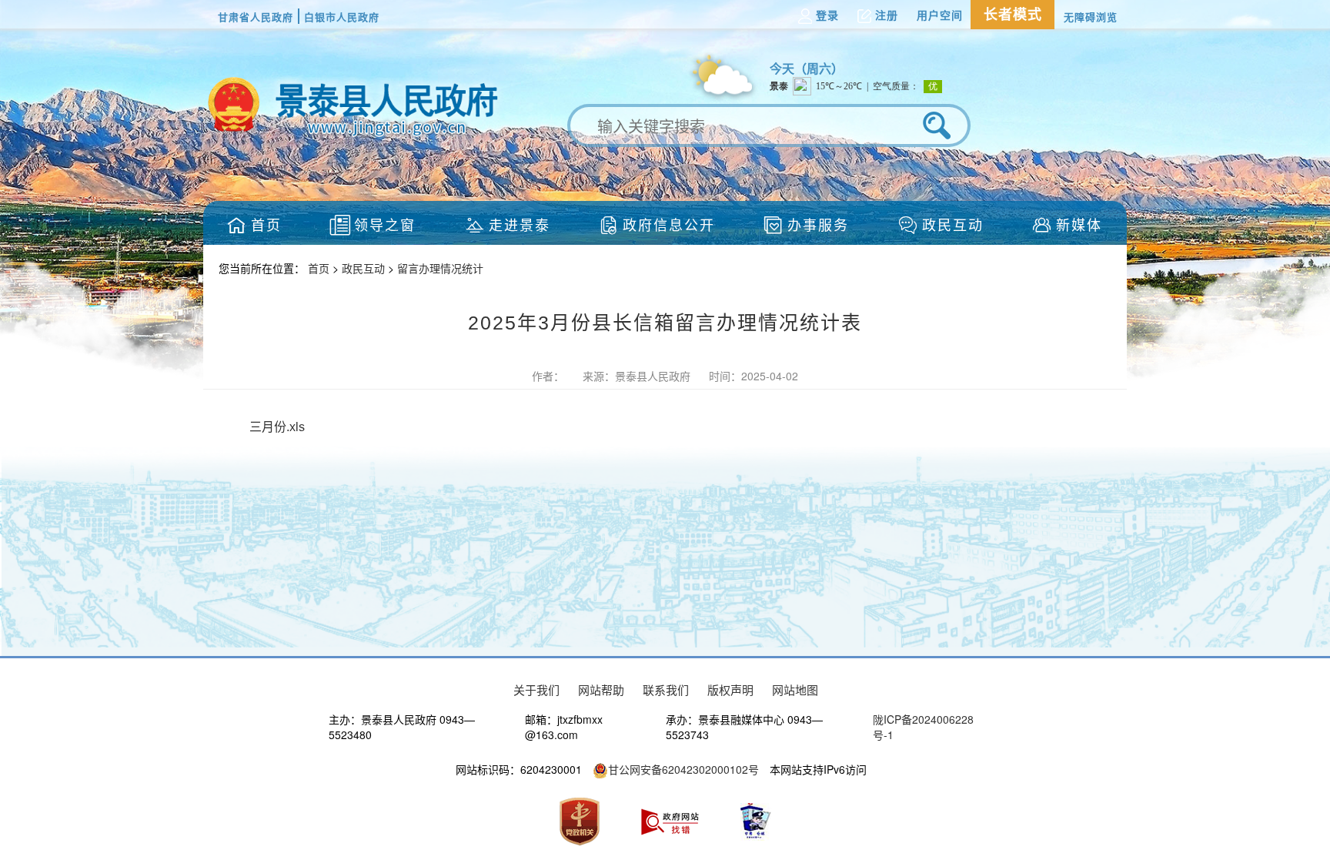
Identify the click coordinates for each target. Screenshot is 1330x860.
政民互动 (365, 268)
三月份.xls (277, 426)
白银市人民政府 (341, 16)
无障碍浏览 (1091, 16)
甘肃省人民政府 (255, 16)
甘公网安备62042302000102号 (683, 769)
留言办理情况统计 (440, 268)
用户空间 (940, 15)
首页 (320, 268)
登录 (827, 15)
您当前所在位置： (263, 268)
